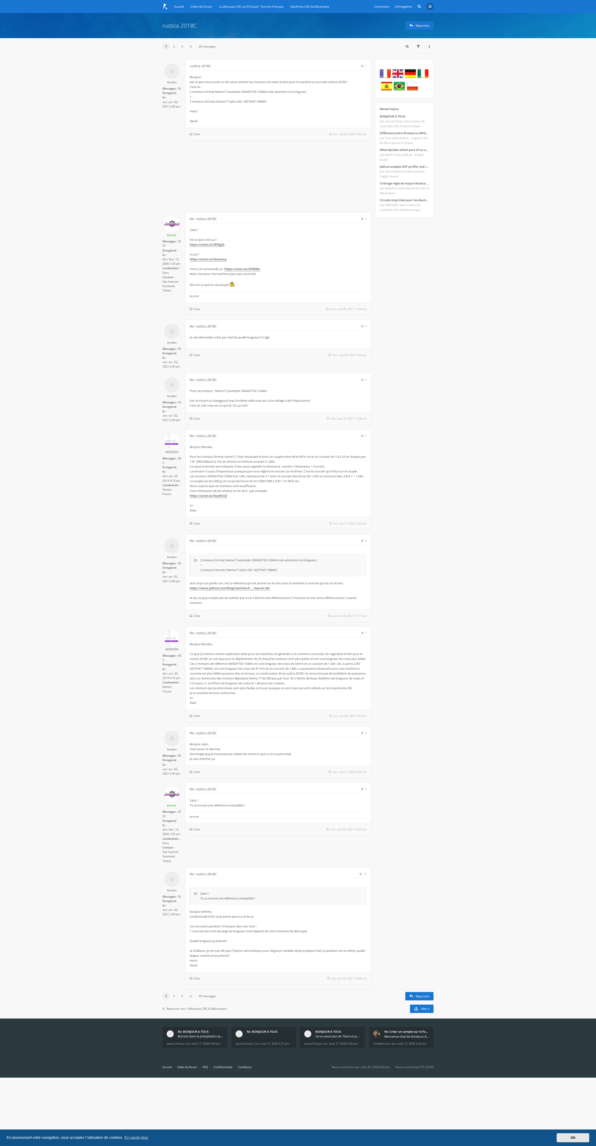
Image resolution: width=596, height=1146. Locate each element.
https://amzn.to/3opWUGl (208, 496)
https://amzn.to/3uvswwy (208, 259)
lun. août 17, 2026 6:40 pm (203, 1044)
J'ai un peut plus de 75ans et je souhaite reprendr (338, 1036)
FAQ (205, 1067)
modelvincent (382, 1044)
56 (179, 88)
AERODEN (171, 452)
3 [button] (182, 46)
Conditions (245, 1067)
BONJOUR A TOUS (392, 116)
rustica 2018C (180, 25)
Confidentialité (222, 1067)
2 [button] (174, 46)
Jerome (171, 235)
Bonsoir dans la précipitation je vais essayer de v (200, 1036)
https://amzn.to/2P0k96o (242, 269)
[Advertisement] (267, 177)
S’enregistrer (403, 6)
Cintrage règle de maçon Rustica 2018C (404, 183)
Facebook (169, 286)
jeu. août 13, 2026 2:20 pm (409, 1044)
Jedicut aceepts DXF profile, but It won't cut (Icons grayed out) (404, 166)
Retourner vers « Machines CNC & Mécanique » (197, 1009)
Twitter (167, 290)
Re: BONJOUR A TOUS (193, 1031)
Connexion (381, 6)
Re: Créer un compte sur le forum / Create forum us (407, 1031)
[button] (191, 46)
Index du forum (187, 1067)
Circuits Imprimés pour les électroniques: (404, 200)
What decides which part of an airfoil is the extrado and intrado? (404, 150)
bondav (172, 82)
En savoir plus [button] (136, 1137)
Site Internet (170, 282)
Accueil (167, 1067)
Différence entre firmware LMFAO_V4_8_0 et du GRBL (404, 133)
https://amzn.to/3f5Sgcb (207, 244)
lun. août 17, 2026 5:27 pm (272, 1044)
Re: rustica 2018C (203, 219)
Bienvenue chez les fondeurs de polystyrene (407, 1036)
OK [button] (573, 1137)
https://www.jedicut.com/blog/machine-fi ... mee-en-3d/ (230, 588)
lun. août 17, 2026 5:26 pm (341, 1044)
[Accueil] (166, 6)
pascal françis (176, 1044)
